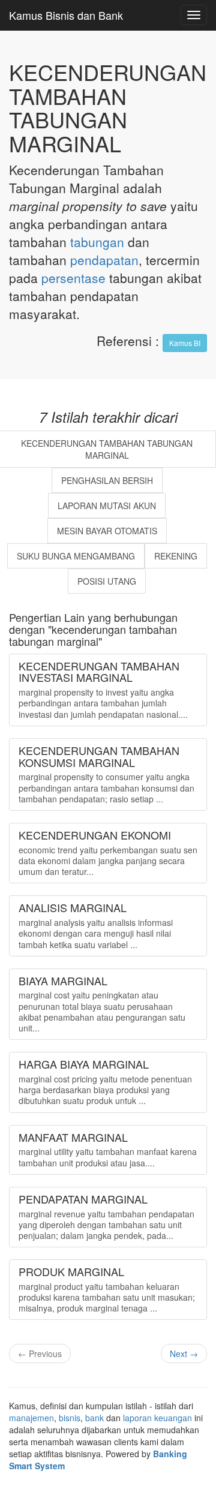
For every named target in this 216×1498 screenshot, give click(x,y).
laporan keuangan (157, 1418)
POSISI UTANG (106, 581)
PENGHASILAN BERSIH (107, 480)
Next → (184, 1353)
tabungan (97, 242)
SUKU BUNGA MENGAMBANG (76, 556)
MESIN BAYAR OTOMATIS (107, 531)
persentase (73, 278)
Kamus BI (184, 343)
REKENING (175, 556)
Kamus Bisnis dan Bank (66, 15)
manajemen (31, 1418)
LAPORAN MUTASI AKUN (107, 506)
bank (94, 1418)
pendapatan (104, 260)
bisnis (69, 1418)
